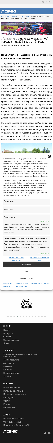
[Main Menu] (50, 11)
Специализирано (11, 340)
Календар (8, 397)
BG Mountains (9, 407)
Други (6, 343)
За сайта (7, 376)
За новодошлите (11, 360)
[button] (49, 156)
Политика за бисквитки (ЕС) (16, 425)
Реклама (7, 366)
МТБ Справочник (11, 387)
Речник (6, 404)
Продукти (8, 333)
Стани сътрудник (11, 373)
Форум (6, 401)
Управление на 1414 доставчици (16, 259)
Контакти (47, 283)
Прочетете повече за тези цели (39, 259)
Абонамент (8, 363)
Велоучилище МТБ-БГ (14, 391)
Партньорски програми (14, 394)
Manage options (26, 278)
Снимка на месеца (12, 422)
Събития (7, 337)
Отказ (26, 271)
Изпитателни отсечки (13, 418)
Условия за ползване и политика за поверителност (20, 355)
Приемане (26, 264)
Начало (6, 330)
